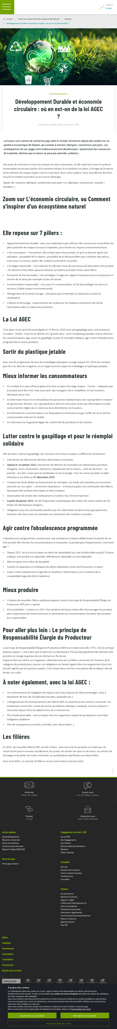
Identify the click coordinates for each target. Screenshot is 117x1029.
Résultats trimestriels (11, 840)
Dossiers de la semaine (70, 870)
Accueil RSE (65, 836)
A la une (64, 867)
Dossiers (68, 19)
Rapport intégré (67, 900)
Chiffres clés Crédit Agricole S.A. (74, 903)
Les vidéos (65, 879)
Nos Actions (66, 843)
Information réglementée (71, 912)
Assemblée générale (10, 836)
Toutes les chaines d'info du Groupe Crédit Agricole (38, 19)
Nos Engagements (68, 840)
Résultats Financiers (69, 897)
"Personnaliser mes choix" (81, 1009)
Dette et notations (68, 918)
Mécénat (64, 849)
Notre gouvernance (10, 863)
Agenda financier (68, 922)
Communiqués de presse (12, 846)
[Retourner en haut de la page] (113, 773)
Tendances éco (67, 876)
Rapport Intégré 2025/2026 (13, 849)
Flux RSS (64, 925)
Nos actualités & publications (73, 846)
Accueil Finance (67, 893)
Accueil (10, 19)
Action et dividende (10, 843)
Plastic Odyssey (67, 852)
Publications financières (71, 909)
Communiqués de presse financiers (75, 915)
